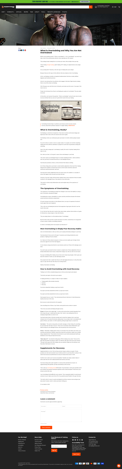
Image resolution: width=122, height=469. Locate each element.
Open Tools (76, 454)
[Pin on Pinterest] (25, 50)
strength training (50, 64)
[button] (119, 466)
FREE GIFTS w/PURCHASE (53, 12)
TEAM (31, 12)
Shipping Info (21, 441)
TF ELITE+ (64, 12)
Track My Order (38, 441)
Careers (19, 449)
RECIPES (26, 12)
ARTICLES (18, 12)
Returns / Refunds (22, 439)
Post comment (46, 427)
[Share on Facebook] (19, 50)
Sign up (54, 450)
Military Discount (38, 443)
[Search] (90, 6)
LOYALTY (37, 12)
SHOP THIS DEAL (85, 1)
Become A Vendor (39, 439)
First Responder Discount (40, 445)
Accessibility (21, 445)
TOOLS (43, 12)
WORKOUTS (10, 12)
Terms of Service (21, 450)
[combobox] (52, 6)
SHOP (3, 12)
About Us (20, 447)
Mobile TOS (37, 450)
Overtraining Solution (52, 367)
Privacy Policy (38, 447)
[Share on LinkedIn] (23, 50)
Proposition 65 (21, 443)
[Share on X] (21, 50)
